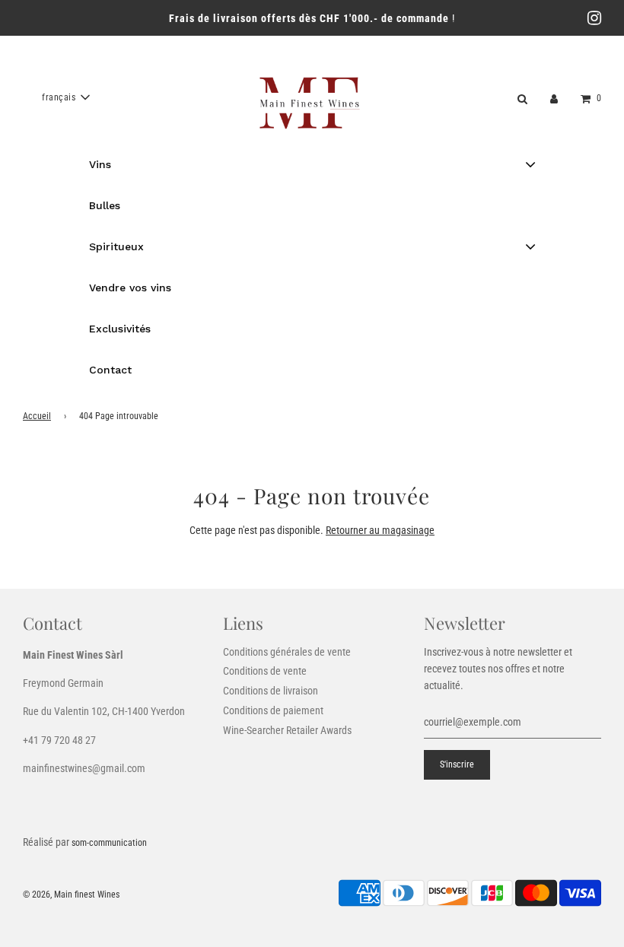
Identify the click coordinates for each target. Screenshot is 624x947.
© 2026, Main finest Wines (71, 894)
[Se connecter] (554, 97)
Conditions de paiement (273, 710)
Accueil (37, 416)
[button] (65, 97)
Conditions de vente (265, 671)
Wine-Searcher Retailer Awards (287, 730)
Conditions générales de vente (287, 652)
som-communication (109, 842)
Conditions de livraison (270, 691)
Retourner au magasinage (380, 530)
